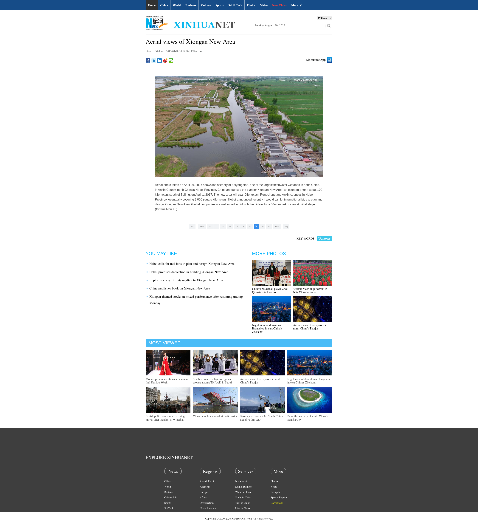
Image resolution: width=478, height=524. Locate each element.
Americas (205, 486)
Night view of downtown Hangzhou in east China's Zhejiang (267, 328)
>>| (286, 226)
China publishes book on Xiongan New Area (179, 288)
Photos (251, 5)
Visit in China (242, 503)
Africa (203, 497)
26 (243, 226)
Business (190, 5)
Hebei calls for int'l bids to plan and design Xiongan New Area (192, 263)
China (164, 5)
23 (223, 226)
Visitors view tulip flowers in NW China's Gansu (310, 290)
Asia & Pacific (207, 481)
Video (264, 5)
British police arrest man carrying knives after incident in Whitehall (165, 417)
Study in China (243, 497)
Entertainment (171, 519)
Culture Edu (170, 497)
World (177, 5)
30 (269, 226)
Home (152, 5)
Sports (219, 5)
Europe (203, 492)
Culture (206, 5)
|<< (192, 226)
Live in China (242, 508)
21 (210, 226)
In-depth (275, 492)
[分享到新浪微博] (165, 60)
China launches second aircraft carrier (215, 416)
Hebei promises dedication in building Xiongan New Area (188, 271)
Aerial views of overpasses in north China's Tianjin (310, 326)
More (296, 5)
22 (216, 226)
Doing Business (243, 486)
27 (250, 226)
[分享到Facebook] (148, 60)
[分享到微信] (171, 60)
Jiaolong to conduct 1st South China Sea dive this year (261, 417)
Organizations (207, 503)
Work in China (243, 492)
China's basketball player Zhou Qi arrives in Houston (270, 290)
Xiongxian (324, 238)
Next (277, 226)
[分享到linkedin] (159, 60)
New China (279, 5)
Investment (241, 481)
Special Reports (279, 497)
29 (262, 226)
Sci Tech (168, 508)
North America (208, 508)
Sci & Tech (235, 5)
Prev (202, 226)
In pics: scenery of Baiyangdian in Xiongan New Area (186, 280)
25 (236, 226)
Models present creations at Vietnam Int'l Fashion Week (167, 380)
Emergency (241, 513)
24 (230, 226)
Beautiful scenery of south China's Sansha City (307, 417)
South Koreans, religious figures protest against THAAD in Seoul (212, 380)
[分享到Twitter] (153, 60)
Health (167, 513)
